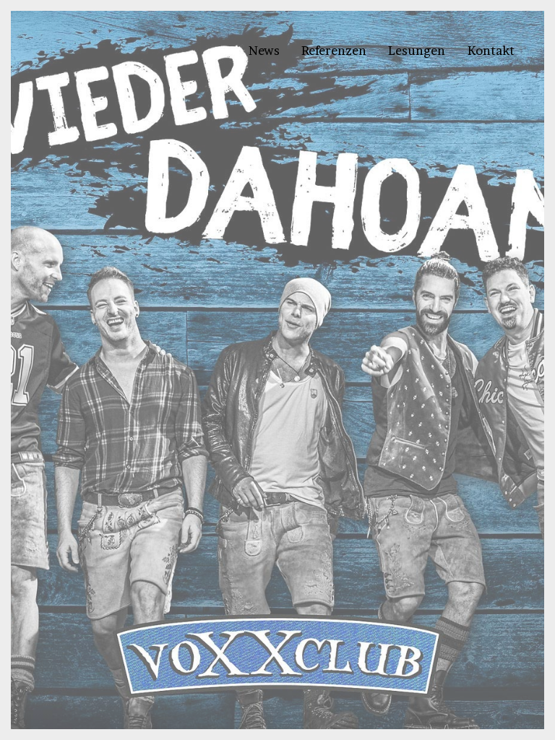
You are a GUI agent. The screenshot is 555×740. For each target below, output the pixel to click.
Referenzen (333, 50)
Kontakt (491, 50)
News (264, 50)
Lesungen (416, 50)
